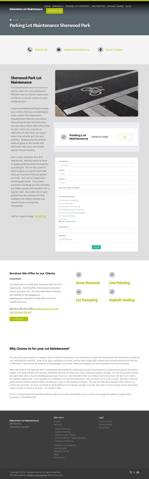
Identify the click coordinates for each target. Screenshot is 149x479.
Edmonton (19, 319)
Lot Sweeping (87, 300)
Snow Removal (88, 283)
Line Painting (119, 283)
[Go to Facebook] (130, 472)
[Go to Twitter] (134, 472)
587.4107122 (40, 216)
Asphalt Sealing (122, 300)
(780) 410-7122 (41, 49)
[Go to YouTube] (137, 472)
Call (125, 137)
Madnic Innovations (37, 475)
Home (15, 20)
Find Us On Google (114, 49)
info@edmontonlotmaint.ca (76, 49)
